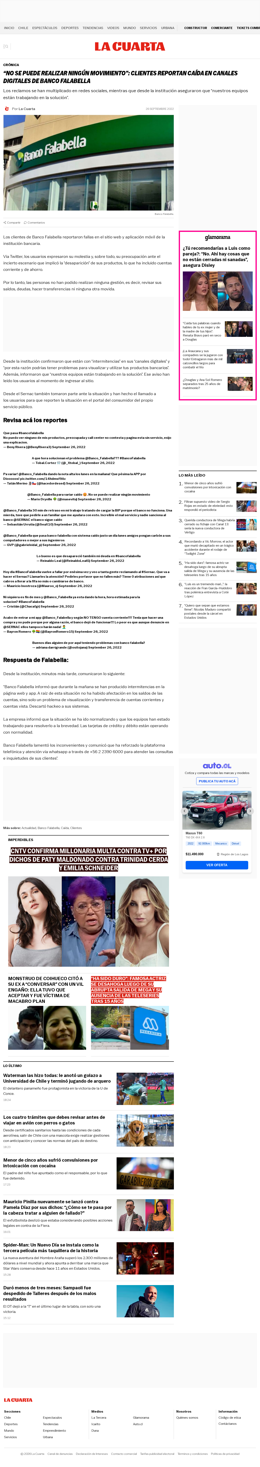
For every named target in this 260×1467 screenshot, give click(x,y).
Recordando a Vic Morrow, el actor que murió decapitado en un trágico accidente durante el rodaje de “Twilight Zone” (209, 547)
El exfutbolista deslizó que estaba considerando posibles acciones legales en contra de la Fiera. (58, 1223)
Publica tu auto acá (217, 781)
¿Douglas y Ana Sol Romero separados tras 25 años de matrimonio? (202, 384)
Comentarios (36, 223)
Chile (23, 28)
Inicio (9, 28)
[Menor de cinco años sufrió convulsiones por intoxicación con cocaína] (145, 1174)
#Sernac (148, 572)
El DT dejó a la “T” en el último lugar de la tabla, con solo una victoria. (52, 1309)
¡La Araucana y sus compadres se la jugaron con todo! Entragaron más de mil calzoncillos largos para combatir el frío (203, 359)
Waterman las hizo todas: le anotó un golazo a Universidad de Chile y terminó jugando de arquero (57, 1078)
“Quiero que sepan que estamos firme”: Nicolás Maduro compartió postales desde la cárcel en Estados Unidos (207, 611)
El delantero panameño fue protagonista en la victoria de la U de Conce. (55, 1091)
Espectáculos (44, 28)
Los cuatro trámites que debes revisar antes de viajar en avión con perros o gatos (54, 1120)
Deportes (70, 28)
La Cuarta (27, 108)
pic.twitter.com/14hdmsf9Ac (43, 478)
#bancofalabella (31, 433)
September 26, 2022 (69, 447)
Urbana (167, 28)
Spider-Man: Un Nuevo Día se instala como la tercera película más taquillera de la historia (51, 1248)
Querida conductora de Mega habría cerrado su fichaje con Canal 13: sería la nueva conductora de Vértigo (209, 526)
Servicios (148, 28)
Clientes (76, 828)
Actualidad (29, 828)
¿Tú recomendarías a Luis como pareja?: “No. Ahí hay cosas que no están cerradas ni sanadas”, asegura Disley (216, 256)
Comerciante (222, 28)
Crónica (11, 65)
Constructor (195, 28)
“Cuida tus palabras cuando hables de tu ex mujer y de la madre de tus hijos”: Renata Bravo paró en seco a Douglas (202, 331)
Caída (65, 828)
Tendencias (93, 28)
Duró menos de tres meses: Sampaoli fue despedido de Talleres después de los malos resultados (49, 1293)
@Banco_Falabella (99, 458)
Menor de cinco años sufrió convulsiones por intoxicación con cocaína (50, 1163)
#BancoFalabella (132, 458)
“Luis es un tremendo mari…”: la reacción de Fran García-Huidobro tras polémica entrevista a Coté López (208, 590)
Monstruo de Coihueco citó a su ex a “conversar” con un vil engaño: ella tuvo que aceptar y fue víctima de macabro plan (45, 990)
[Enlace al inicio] (218, 238)
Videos (113, 28)
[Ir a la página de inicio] (130, 46)
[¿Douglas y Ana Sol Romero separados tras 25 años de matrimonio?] (240, 384)
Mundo (129, 28)
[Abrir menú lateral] (7, 46)
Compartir (14, 223)
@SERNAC (21, 519)
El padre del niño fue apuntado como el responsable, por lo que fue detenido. (55, 1175)
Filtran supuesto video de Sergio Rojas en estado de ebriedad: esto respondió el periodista (208, 506)
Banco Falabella (49, 828)
